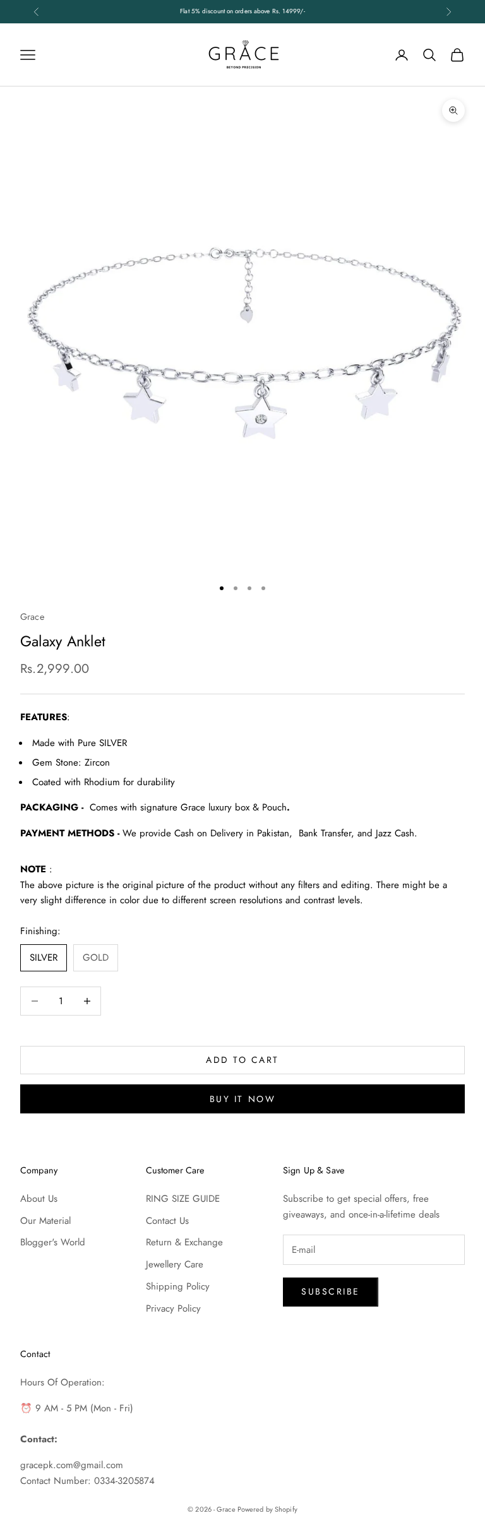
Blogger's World (52, 1242)
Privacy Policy (173, 1308)
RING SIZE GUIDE (183, 1199)
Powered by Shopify (267, 1509)
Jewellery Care (174, 1264)
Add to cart (242, 1059)
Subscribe (330, 1291)
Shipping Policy (178, 1286)
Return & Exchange (184, 1242)
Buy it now (242, 1099)
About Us (38, 1199)
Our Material (45, 1221)
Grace (32, 616)
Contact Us (167, 1221)
